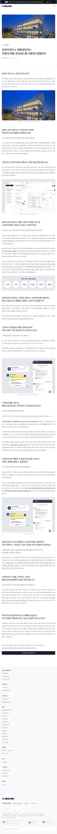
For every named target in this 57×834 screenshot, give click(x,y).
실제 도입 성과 (5, 676)
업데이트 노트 (5, 776)
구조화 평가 (5, 727)
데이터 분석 (5, 739)
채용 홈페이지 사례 (6, 702)
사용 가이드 (5, 773)
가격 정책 (4, 762)
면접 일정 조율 (5, 724)
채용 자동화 (5, 736)
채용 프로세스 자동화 (10, 251)
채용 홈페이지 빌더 (6, 710)
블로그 (3, 784)
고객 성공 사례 (5, 679)
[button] (54, 6)
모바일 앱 (4, 733)
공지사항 (33, 803)
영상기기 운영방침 (17, 803)
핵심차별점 (4, 673)
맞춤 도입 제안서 (6, 690)
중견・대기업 (5, 753)
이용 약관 (26, 803)
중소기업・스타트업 (7, 750)
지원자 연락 (5, 722)
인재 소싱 (4, 716)
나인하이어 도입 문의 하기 (28, 653)
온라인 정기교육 (6, 770)
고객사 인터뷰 (5, 699)
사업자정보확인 (40, 815)
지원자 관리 (5, 719)
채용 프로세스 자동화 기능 (18, 445)
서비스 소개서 (5, 687)
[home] (6, 6)
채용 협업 (4, 730)
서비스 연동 (5, 742)
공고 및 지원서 (5, 713)
